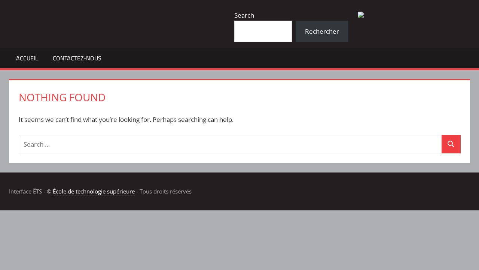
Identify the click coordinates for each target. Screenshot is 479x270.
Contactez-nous (77, 58)
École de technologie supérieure (94, 191)
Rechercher (322, 31)
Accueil (27, 58)
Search (244, 15)
